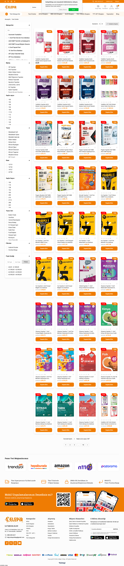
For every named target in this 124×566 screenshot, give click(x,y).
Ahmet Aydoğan (14, 144)
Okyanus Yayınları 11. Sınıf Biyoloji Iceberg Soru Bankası (44, 423)
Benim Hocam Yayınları (16, 92)
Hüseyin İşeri (12, 235)
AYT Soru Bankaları (15, 57)
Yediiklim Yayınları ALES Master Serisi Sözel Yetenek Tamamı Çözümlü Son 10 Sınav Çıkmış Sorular (87, 105)
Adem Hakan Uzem (14, 72)
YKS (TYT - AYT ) (30, 533)
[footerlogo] (14, 519)
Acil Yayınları (12, 69)
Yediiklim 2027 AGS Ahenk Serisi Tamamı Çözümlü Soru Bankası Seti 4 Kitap (109, 423)
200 (10, 195)
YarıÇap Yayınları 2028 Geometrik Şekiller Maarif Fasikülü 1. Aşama (43, 150)
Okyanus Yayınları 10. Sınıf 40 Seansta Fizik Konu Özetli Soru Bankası (109, 377)
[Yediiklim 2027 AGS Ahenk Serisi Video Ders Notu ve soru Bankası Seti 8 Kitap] (109, 88)
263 (10, 205)
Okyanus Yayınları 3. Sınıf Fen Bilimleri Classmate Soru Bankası (44, 377)
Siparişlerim (51, 526)
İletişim (117, 1)
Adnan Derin (12, 142)
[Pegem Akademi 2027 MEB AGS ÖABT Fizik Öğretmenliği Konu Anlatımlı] (44, 178)
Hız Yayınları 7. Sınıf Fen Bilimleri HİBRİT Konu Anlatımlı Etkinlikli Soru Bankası (42, 241)
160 (10, 192)
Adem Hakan (12, 139)
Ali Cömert (12, 157)
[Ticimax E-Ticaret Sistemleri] (62, 563)
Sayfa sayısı (10, 95)
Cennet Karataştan (14, 220)
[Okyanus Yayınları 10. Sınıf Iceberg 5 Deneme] (87, 360)
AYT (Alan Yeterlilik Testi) (16, 54)
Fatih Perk (12, 230)
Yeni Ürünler (32, 14)
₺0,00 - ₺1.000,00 (14, 267)
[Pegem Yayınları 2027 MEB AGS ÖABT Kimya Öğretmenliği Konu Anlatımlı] (65, 178)
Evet (73, 9)
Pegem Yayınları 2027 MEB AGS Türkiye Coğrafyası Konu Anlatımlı (87, 150)
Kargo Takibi (51, 528)
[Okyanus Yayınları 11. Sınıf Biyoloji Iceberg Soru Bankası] (44, 405)
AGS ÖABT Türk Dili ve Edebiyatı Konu (19, 41)
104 (10, 104)
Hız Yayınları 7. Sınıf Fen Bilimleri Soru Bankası (107, 241)
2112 (10, 200)
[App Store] (112, 537)
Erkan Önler (12, 227)
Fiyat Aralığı (10, 256)
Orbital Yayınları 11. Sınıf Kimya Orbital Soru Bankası (86, 286)
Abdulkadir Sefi (13, 132)
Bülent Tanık (12, 215)
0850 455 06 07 (11, 535)
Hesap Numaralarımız (54, 538)
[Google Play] (97, 537)
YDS (27, 531)
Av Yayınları (12, 87)
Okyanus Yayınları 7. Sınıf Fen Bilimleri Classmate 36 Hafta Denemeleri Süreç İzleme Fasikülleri (65, 332)
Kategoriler (10, 25)
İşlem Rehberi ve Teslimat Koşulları (78, 524)
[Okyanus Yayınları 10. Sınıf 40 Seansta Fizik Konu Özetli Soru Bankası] (109, 360)
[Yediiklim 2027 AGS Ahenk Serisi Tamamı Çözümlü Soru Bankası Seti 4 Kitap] (109, 405)
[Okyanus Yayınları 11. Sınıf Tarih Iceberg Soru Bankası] (65, 405)
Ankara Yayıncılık (14, 79)
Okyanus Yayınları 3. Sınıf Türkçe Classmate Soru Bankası (64, 377)
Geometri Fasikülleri (15, 34)
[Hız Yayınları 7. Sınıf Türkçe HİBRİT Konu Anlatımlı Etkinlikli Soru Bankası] (109, 178)
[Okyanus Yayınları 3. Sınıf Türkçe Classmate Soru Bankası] (65, 360)
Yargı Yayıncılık (13, 240)
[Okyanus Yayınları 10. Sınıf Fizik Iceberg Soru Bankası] (87, 405)
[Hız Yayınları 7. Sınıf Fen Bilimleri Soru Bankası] (109, 224)
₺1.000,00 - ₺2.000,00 (15, 269)
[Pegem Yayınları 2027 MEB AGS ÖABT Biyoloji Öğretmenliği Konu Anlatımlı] (109, 133)
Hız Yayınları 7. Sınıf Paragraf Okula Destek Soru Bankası (65, 241)
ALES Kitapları (69, 14)
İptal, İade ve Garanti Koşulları (77, 521)
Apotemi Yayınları (14, 82)
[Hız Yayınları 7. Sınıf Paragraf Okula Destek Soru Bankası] (65, 224)
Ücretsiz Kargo (13, 250)
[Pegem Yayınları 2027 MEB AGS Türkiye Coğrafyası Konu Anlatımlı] (87, 133)
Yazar (8, 128)
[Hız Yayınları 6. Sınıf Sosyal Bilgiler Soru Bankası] (44, 269)
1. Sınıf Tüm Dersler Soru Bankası (19, 38)
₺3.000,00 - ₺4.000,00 (15, 274)
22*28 (10, 172)
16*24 (10, 167)
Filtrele (26, 262)
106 (10, 107)
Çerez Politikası (73, 533)
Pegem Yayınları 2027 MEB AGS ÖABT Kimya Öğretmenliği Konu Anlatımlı (65, 196)
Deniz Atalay (12, 222)
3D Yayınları (12, 67)
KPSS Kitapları (43, 14)
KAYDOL (115, 529)
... (78, 445)
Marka (8, 63)
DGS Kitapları (30, 526)
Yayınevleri (110, 14)
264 (10, 207)
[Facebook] (7, 543)
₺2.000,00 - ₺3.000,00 (15, 272)
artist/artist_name (14, 84)
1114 (10, 112)
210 (10, 197)
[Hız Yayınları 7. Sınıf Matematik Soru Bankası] (87, 224)
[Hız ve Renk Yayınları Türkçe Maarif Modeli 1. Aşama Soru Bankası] (65, 133)
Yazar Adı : (9, 211)
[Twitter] (11, 543)
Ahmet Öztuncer (14, 149)
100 (10, 99)
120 (10, 122)
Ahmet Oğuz (12, 147)
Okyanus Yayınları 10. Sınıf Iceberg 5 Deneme (86, 377)
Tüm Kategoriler (30, 538)
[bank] (62, 555)
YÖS (27, 535)
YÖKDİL (28, 528)
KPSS (27, 521)
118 (10, 119)
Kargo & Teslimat (52, 533)
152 (10, 190)
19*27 (10, 169)
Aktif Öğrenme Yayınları (16, 77)
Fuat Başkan (12, 232)
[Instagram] (15, 543)
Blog (117, 14)
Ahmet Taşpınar (13, 152)
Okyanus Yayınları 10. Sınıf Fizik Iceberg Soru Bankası (86, 423)
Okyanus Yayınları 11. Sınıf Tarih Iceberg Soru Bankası (64, 423)
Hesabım (50, 521)
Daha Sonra (63, 9)
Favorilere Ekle (51, 57)
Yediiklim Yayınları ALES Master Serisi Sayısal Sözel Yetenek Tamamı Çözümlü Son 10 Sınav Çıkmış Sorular (87, 60)
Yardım (50, 535)
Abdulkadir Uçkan (14, 134)
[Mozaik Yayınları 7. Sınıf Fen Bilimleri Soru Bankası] (87, 178)
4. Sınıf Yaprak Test (14, 47)
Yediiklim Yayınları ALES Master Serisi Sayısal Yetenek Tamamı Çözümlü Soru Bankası (109, 60)
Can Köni (11, 217)
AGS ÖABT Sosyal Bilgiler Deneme (19, 44)
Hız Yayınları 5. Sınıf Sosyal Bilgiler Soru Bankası (64, 286)
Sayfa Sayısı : (10, 178)
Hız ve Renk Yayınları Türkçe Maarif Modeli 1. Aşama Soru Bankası (65, 150)
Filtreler (8, 243)
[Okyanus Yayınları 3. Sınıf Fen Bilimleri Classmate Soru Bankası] (44, 360)
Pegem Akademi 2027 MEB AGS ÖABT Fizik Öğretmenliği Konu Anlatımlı (44, 196)
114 (10, 117)
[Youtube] (20, 543)
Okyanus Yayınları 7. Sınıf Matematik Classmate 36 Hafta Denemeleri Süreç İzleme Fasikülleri (108, 287)
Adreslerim (51, 524)
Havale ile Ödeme (74, 535)
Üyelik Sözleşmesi (74, 528)
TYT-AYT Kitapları (98, 14)
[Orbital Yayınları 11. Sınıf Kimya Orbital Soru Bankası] (87, 269)
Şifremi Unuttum (52, 531)
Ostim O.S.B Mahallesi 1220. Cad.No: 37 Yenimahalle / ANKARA (14, 530)
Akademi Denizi (13, 74)
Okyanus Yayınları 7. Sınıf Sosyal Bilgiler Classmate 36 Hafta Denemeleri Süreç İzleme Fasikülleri (43, 332)
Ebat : (8, 160)
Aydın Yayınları (13, 89)
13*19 (10, 164)
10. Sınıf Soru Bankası (15, 50)
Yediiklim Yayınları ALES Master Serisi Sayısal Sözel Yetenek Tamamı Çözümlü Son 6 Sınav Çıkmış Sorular (43, 105)
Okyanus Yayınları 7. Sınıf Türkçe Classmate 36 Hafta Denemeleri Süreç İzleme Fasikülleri (86, 332)
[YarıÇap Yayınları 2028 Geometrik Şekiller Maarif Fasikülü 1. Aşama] (44, 133)
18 (83, 445)
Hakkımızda (109, 1)
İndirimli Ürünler (13, 247)
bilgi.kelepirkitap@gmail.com (15, 537)
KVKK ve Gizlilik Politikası (76, 531)
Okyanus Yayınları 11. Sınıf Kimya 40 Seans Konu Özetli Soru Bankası (108, 332)
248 (10, 202)
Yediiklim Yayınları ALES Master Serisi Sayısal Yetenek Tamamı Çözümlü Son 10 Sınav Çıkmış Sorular (65, 105)
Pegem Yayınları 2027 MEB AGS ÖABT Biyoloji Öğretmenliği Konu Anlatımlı (108, 150)
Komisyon (12, 237)
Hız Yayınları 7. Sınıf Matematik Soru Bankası (86, 241)
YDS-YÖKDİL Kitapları (83, 14)
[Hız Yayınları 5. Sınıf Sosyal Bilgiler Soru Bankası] (65, 269)
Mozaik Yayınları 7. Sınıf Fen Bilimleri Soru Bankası (87, 196)
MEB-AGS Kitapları (56, 14)
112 (10, 114)
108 (10, 109)
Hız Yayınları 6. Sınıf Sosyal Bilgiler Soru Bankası (43, 286)
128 (10, 124)
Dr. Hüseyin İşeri (13, 225)
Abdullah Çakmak (14, 137)
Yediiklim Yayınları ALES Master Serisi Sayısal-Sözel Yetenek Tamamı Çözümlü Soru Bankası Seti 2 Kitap (43, 60)
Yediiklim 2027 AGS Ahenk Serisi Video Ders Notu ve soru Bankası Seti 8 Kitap (108, 105)
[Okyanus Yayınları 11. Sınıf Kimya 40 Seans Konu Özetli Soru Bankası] (109, 315)
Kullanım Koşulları (74, 526)
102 (10, 102)
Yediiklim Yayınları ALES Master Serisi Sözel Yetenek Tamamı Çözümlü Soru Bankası (65, 60)
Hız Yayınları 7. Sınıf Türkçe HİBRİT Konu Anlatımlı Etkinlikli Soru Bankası (108, 196)
